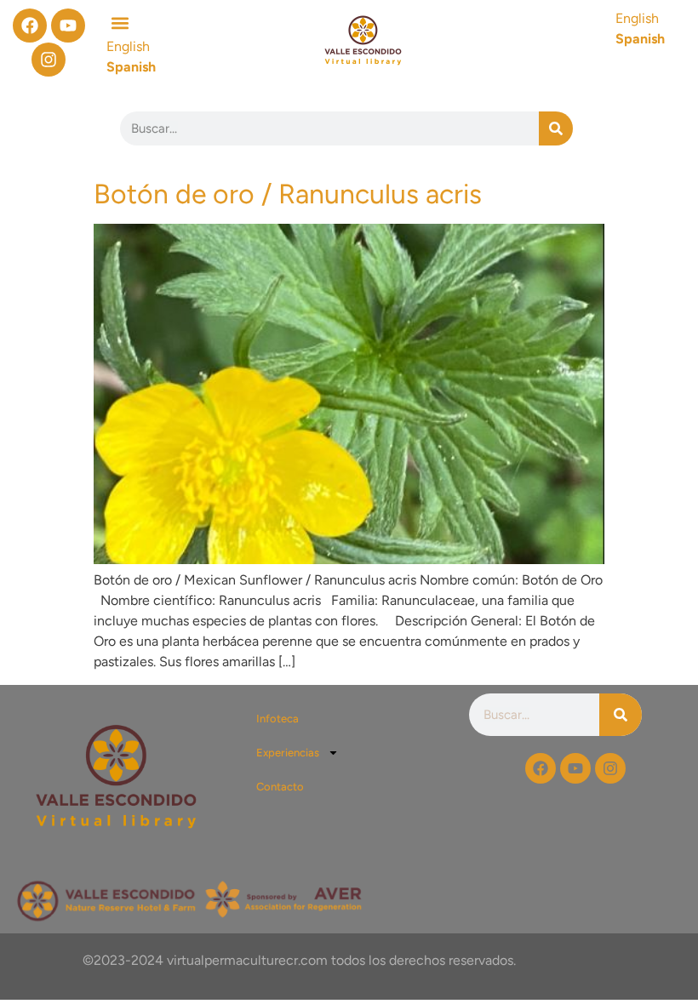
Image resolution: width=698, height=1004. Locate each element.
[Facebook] (30, 26)
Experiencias (287, 752)
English (637, 18)
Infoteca (277, 718)
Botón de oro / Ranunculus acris (288, 194)
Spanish (640, 39)
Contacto (280, 786)
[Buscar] (556, 128)
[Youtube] (68, 26)
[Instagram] (48, 60)
